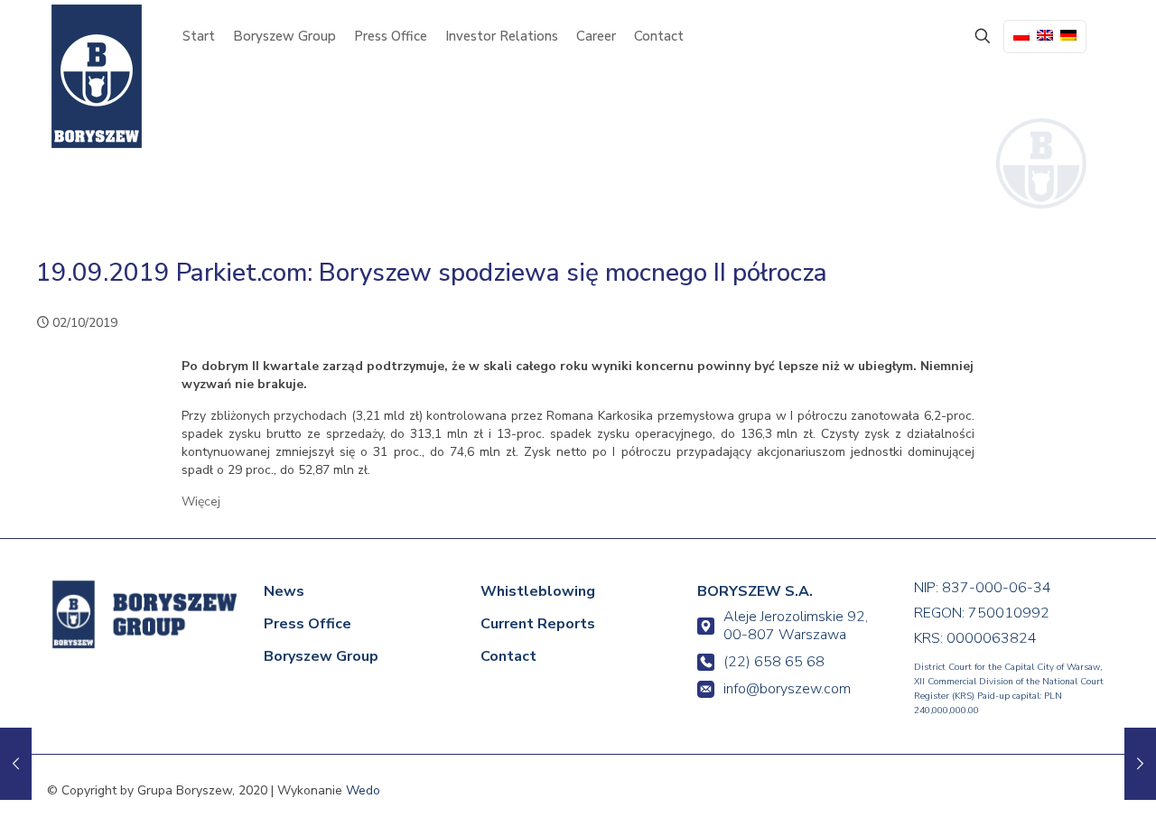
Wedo (363, 790)
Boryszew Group (321, 656)
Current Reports (537, 624)
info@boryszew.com (787, 689)
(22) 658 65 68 (774, 662)
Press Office (307, 624)
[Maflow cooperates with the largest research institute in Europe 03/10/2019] (1140, 764)
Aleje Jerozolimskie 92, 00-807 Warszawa (795, 626)
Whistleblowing (537, 591)
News (284, 591)
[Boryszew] (96, 76)
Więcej (201, 501)
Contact (508, 656)
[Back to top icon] (1067, 797)
